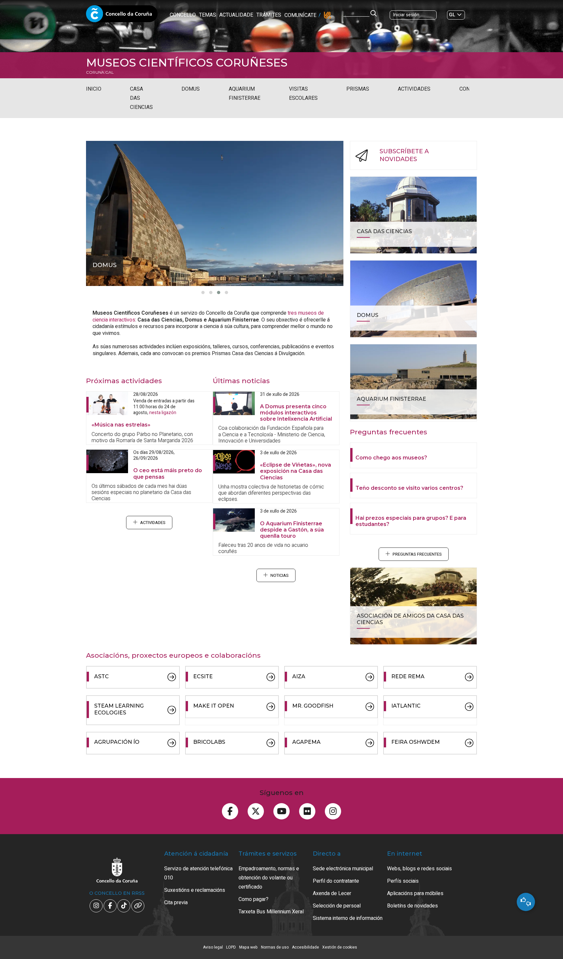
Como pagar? (253, 899)
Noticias (279, 575)
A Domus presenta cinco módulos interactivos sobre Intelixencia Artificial (296, 412)
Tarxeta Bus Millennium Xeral (271, 912)
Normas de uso (275, 947)
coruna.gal (100, 72)
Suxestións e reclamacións (194, 890)
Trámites (268, 15)
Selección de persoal (337, 906)
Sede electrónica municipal (343, 869)
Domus (190, 89)
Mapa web (248, 947)
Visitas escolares (303, 93)
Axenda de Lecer (332, 893)
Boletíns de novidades (412, 906)
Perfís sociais (403, 881)
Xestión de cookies (339, 947)
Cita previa (176, 903)
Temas (207, 15)
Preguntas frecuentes (417, 554)
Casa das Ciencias (141, 98)
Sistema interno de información (348, 918)
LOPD (231, 947)
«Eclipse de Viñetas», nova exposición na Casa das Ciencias (295, 471)
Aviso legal (213, 947)
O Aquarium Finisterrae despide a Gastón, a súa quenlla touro (292, 529)
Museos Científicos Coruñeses (186, 62)
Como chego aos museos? (391, 458)
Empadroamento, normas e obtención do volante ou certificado (268, 878)
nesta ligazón (162, 412)
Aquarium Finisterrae (244, 93)
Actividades (414, 89)
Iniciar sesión (406, 14)
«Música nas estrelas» (121, 425)
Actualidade (236, 15)
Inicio (93, 89)
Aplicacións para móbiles (415, 893)
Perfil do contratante (336, 881)
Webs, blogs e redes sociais (419, 869)
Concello (183, 15)
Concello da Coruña (122, 15)
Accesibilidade (305, 947)
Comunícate (300, 15)
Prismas (357, 89)
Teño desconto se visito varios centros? (409, 488)
